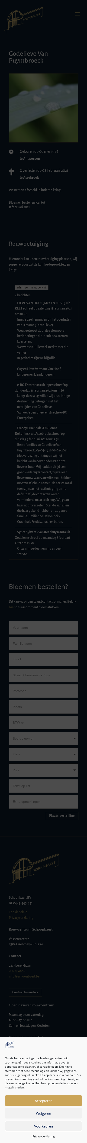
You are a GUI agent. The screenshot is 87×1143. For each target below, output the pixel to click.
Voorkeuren (43, 1126)
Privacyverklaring (43, 1136)
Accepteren (43, 1100)
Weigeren (43, 1113)
